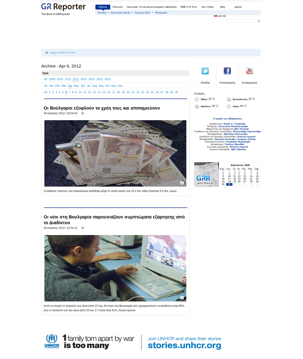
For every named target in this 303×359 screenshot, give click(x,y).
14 (99, 92)
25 (152, 92)
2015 (99, 79)
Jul (89, 85)
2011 (68, 79)
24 (147, 92)
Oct (107, 85)
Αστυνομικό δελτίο (120, 12)
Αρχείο (238, 7)
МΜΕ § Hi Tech (189, 7)
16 (108, 92)
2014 (92, 79)
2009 (52, 79)
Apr (70, 85)
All (45, 79)
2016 (107, 79)
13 (94, 92)
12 (89, 92)
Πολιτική (101, 12)
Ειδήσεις (102, 7)
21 (133, 92)
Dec (120, 85)
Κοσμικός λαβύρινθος (165, 7)
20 (128, 92)
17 (113, 92)
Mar (64, 85)
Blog (222, 7)
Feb (57, 85)
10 (80, 92)
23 (142, 92)
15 (104, 92)
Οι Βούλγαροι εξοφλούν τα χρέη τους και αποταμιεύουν (102, 108)
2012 (76, 79)
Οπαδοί (205, 82)
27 (161, 92)
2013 (84, 79)
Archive (71, 52)
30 (176, 92)
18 (118, 92)
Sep (101, 85)
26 (157, 92)
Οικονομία (132, 7)
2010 (60, 79)
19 (123, 92)
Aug (94, 85)
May (76, 85)
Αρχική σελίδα (57, 52)
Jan (51, 85)
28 (166, 92)
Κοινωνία (117, 7)
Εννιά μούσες (146, 7)
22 (138, 92)
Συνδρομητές (250, 82)
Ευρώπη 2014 (143, 12)
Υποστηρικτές (227, 82)
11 (84, 92)
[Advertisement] (122, 36)
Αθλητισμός (161, 12)
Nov (113, 85)
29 (171, 92)
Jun (83, 85)
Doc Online (208, 7)
